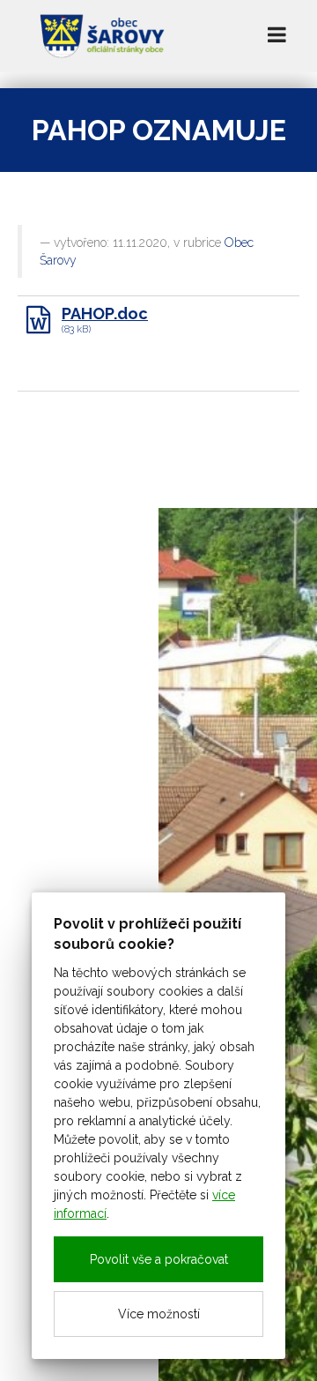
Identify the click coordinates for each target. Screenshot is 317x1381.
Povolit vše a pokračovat (159, 1259)
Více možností (159, 1314)
